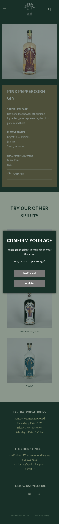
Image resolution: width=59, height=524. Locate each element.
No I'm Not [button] (29, 273)
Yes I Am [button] (29, 283)
